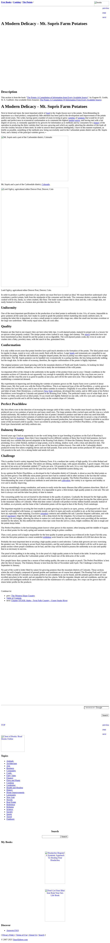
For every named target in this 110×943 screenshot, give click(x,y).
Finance (9, 778)
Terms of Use (22, 935)
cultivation (65, 480)
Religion (10, 807)
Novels (9, 800)
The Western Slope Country (23, 596)
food (48, 113)
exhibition (47, 537)
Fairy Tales (11, 775)
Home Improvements (15, 792)
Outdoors (10, 819)
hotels (72, 353)
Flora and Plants (13, 780)
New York (48, 391)
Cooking (10, 783)
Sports (9, 814)
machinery (11, 516)
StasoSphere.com (20, 939)
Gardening (10, 785)
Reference (10, 804)
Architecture (11, 763)
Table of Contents (13, 598)
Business (10, 768)
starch (87, 334)
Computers (11, 771)
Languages (11, 795)
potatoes (81, 118)
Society (9, 812)
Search (41, 935)
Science (9, 809)
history (97, 123)
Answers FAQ (12, 930)
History (9, 790)
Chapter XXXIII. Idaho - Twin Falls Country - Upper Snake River (39, 600)
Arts (8, 766)
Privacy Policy (8, 935)
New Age (10, 797)
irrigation (44, 513)
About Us (33, 935)
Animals (10, 761)
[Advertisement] (55, 48)
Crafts (9, 773)
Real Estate (11, 802)
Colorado (46, 184)
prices (77, 120)
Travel (9, 817)
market (71, 120)
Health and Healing (14, 788)
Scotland (20, 438)
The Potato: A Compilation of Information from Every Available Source (57, 97)
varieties (71, 118)
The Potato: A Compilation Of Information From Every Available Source (70, 100)
